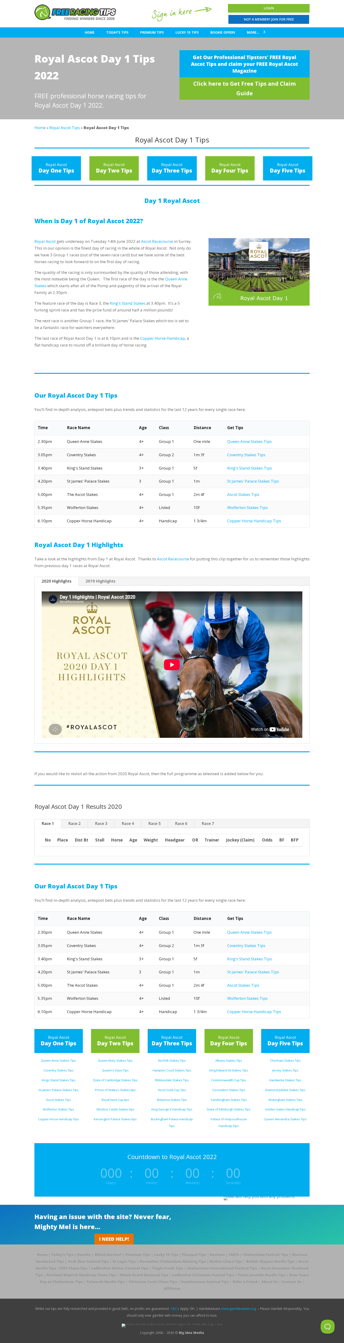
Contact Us (291, 1281)
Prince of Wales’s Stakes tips (115, 1090)
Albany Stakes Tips (228, 1060)
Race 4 (128, 823)
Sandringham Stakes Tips (229, 1100)
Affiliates (172, 1288)
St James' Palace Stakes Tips (253, 481)
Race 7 (208, 823)
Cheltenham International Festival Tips (222, 1268)
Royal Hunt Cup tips (115, 1100)
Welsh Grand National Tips (144, 1274)
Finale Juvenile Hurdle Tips (261, 1274)
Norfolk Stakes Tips (172, 1060)
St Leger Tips (124, 1261)
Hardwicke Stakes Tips (285, 1080)
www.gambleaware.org (238, 1308)
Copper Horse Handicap (162, 338)
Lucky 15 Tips (187, 32)
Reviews (217, 1254)
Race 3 (101, 823)
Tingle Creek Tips (167, 1268)
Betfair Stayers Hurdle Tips (270, 1261)
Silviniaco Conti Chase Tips (153, 1281)
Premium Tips (152, 32)
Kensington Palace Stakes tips (115, 1119)
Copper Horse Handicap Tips (254, 520)
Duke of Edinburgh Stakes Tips (228, 1109)
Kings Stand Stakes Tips (59, 1080)
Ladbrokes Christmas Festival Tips (203, 1274)
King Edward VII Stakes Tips (228, 1070)
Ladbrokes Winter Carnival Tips (119, 1268)
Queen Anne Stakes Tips (249, 441)
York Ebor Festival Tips (88, 1261)
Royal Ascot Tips (64, 127)
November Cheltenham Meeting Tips (172, 1261)
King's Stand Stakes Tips (249, 468)
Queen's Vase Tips (115, 1070)
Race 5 (154, 823)
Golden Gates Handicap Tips (285, 1109)
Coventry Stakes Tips (246, 454)
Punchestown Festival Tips (205, 1281)
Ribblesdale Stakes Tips (172, 1080)
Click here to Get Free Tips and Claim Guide (244, 88)
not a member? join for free (269, 19)
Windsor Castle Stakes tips (115, 1109)
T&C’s (174, 1308)
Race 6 (181, 823)
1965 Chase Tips (73, 1268)
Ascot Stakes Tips (243, 494)
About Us (269, 1281)
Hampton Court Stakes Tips (172, 1070)
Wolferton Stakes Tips (247, 507)
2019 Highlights (100, 581)
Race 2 (74, 823)
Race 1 (48, 823)
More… (253, 32)
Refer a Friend (245, 1281)
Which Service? (108, 1254)
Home (90, 32)
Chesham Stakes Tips (285, 1060)
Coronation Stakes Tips (228, 1090)
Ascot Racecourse (157, 241)
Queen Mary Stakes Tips (115, 1060)
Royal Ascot (45, 241)
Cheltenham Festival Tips (265, 1254)
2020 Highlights (56, 581)
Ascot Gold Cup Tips (172, 1090)
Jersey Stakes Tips (285, 1070)
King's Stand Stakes (127, 303)
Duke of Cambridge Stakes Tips (115, 1080)
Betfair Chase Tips (226, 1261)
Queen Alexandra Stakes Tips (285, 1119)
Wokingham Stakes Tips (285, 1100)
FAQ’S (234, 1254)
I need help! (114, 1239)
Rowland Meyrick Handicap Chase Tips (81, 1274)
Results (84, 1254)
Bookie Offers (222, 32)
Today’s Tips (117, 32)
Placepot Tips (194, 1254)
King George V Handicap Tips (171, 1109)
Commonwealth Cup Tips (228, 1080)
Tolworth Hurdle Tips (106, 1281)
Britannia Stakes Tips (172, 1100)
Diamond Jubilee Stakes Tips (285, 1090)
